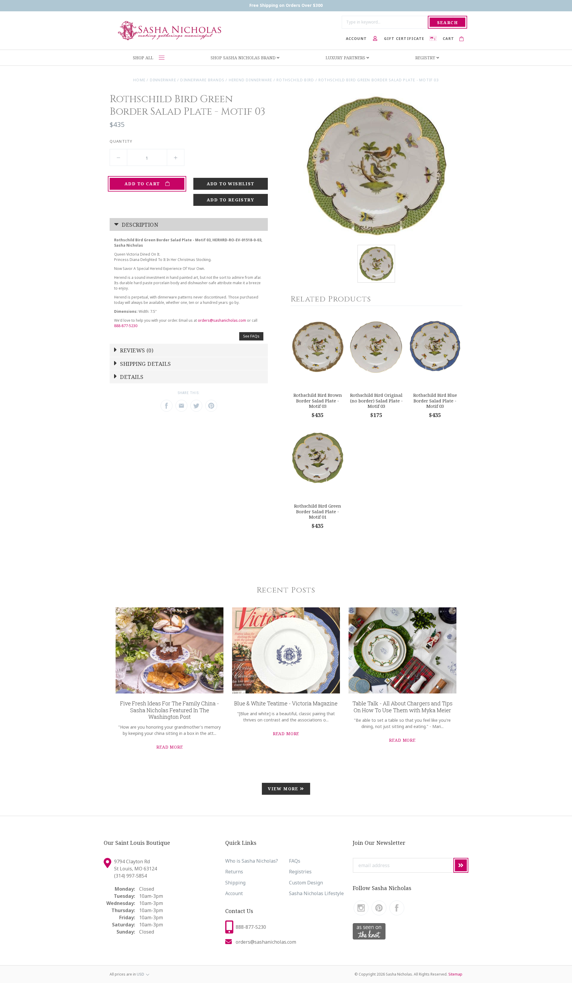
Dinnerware (163, 80)
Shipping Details (145, 363)
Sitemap (455, 974)
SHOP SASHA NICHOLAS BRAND (244, 57)
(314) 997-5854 (130, 875)
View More (284, 788)
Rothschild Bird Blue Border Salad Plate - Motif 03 (435, 400)
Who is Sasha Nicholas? (251, 861)
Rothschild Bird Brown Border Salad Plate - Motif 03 (317, 400)
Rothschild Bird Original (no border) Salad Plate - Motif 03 (376, 400)
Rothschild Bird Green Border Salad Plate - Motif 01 (317, 511)
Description (139, 224)
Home (139, 80)
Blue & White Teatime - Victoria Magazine (286, 703)
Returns (234, 871)
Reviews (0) (136, 350)
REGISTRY (425, 57)
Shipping (235, 882)
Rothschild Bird (295, 80)
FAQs (294, 861)
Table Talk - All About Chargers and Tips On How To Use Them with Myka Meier (402, 707)
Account (234, 893)
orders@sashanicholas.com (222, 320)
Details (131, 376)
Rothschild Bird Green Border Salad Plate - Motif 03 (378, 80)
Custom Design (306, 882)
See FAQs (251, 336)
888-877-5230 (125, 325)
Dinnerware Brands (202, 80)
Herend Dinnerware (250, 80)
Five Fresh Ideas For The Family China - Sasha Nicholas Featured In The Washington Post (169, 710)
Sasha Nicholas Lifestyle (316, 893)
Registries (300, 871)
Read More (169, 747)
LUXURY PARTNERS (346, 57)
